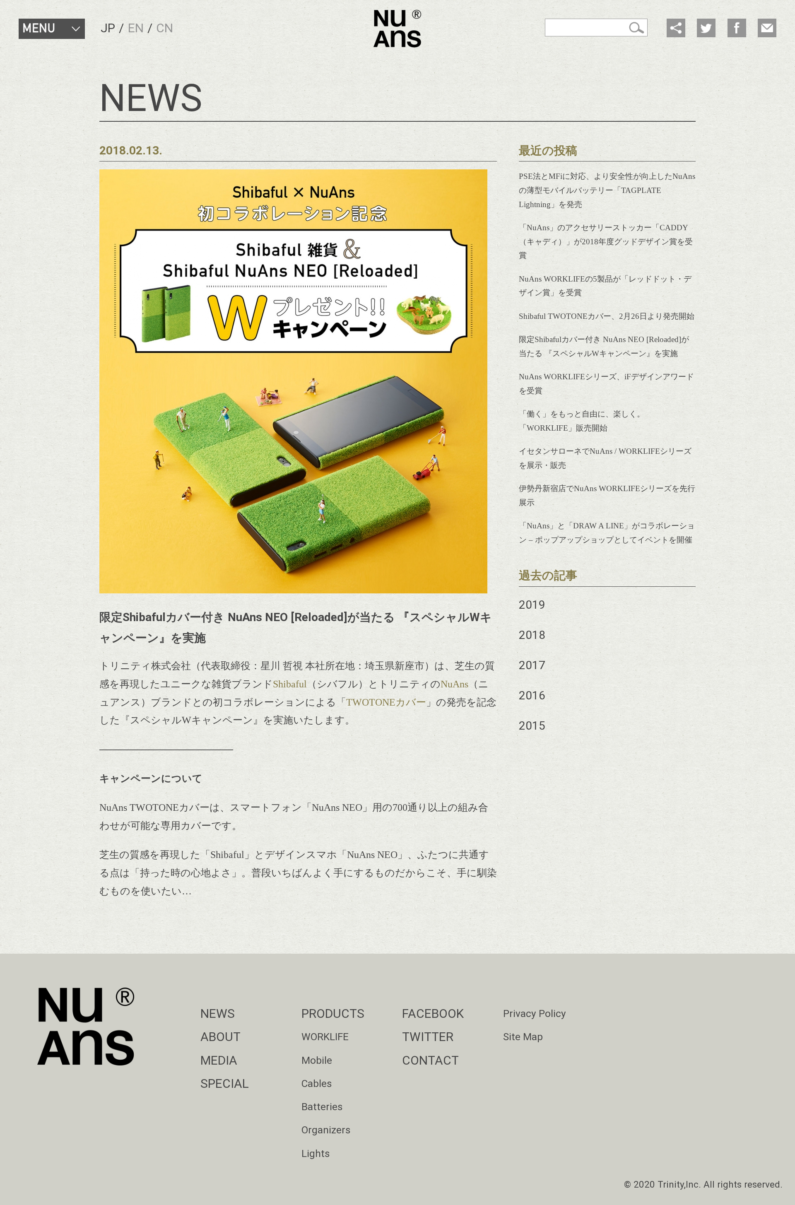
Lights (315, 1153)
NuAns (454, 683)
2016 (532, 695)
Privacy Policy (534, 1013)
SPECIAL (224, 1083)
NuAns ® (397, 29)
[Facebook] (737, 28)
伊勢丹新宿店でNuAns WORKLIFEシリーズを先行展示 (607, 495)
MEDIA (218, 1060)
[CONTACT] (767, 28)
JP (108, 28)
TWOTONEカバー (386, 702)
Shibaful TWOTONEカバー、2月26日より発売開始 (606, 316)
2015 (532, 726)
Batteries (322, 1107)
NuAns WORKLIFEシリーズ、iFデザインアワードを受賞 (606, 383)
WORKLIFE (325, 1037)
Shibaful (290, 683)
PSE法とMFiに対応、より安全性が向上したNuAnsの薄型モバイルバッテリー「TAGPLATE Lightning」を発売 (607, 190)
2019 (532, 605)
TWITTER (427, 1036)
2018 (532, 635)
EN (136, 28)
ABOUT (220, 1036)
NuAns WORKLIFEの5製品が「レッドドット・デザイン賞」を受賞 (605, 286)
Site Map (523, 1037)
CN (164, 28)
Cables (316, 1083)
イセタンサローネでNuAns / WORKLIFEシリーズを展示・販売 (605, 458)
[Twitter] (706, 28)
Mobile (316, 1060)
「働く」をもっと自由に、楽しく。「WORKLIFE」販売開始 (582, 421)
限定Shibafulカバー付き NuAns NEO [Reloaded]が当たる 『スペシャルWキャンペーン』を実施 (604, 346)
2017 (532, 665)
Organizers (326, 1130)
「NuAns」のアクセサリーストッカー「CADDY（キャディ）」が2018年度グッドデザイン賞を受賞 (606, 241)
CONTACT (430, 1060)
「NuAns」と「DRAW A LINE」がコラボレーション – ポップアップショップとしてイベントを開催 (607, 532)
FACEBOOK (433, 1013)
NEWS (217, 1013)
